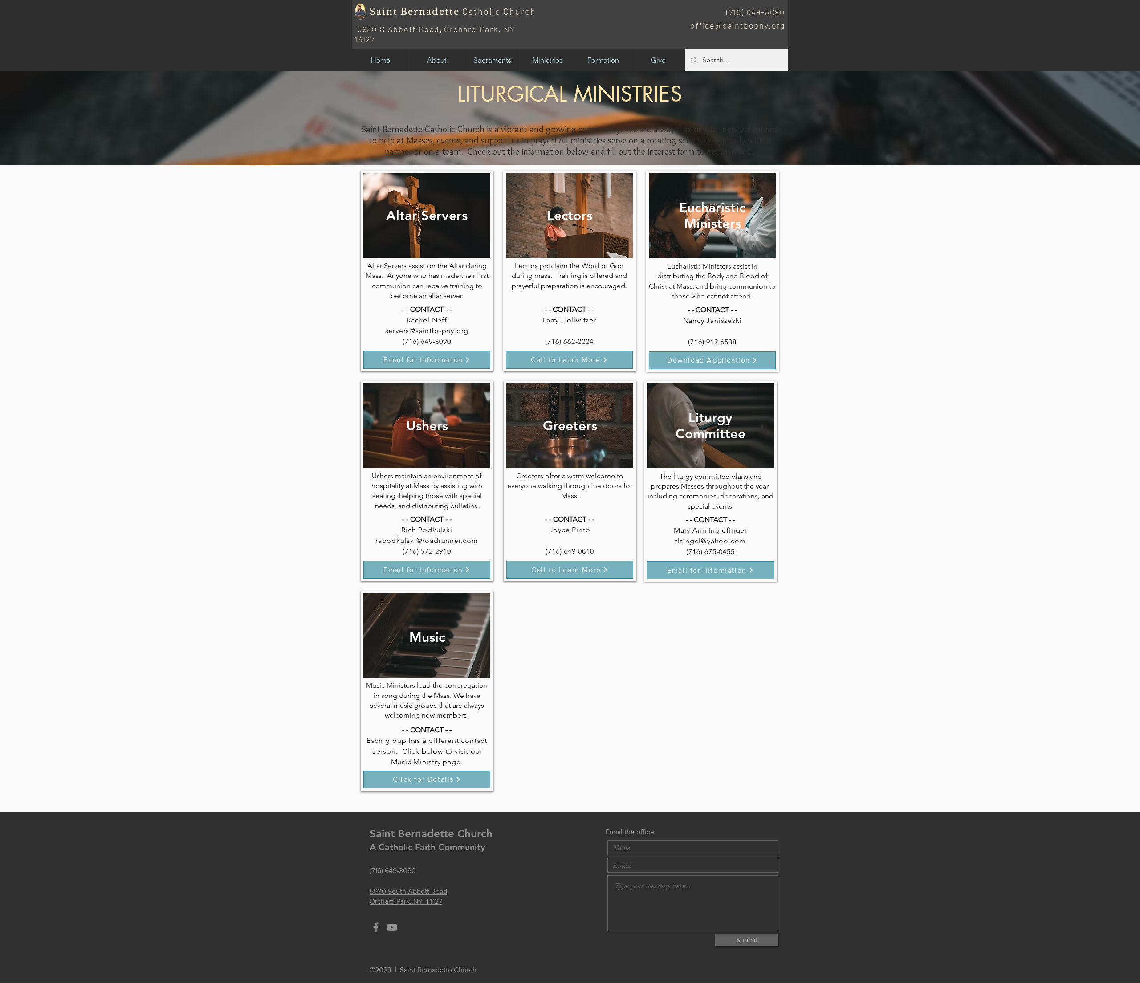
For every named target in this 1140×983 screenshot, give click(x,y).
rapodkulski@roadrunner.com (426, 540)
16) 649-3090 (759, 12)
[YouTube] (392, 927)
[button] (436, 60)
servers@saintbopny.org (427, 330)
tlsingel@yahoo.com (710, 541)
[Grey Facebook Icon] (376, 927)
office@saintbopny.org (737, 25)
